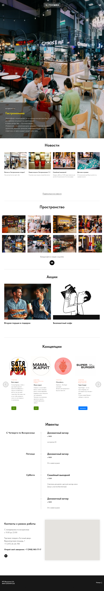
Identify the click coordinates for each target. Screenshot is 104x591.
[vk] (99, 6)
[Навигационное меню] (3, 5)
